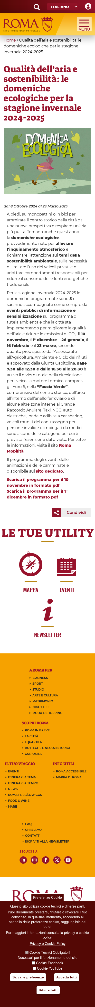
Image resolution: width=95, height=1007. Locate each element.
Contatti (32, 835)
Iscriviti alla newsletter (47, 841)
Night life (40, 707)
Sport (37, 683)
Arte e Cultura (45, 695)
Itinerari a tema (22, 777)
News (13, 789)
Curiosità (33, 754)
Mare (12, 806)
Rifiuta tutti (48, 990)
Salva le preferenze (28, 977)
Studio (38, 689)
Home (10, 40)
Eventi (13, 771)
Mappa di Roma (69, 777)
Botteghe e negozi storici (47, 748)
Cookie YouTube (49, 968)
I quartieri (34, 742)
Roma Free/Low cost (26, 795)
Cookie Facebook (49, 962)
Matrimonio (42, 701)
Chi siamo (33, 830)
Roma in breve (37, 730)
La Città (31, 736)
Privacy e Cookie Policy (48, 943)
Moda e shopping (47, 713)
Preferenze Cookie (47, 897)
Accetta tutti (66, 977)
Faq (28, 824)
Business (40, 678)
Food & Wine (18, 800)
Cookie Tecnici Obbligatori (49, 952)
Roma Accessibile (71, 771)
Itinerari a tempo (23, 783)
